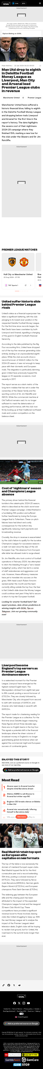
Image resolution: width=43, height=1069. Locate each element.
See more (21, 817)
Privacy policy (28, 1009)
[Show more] (31, 285)
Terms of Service (17, 1009)
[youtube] (28, 1003)
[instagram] (24, 1003)
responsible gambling (20, 1043)
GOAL (5, 1043)
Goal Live (31, 1011)
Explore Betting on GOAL (12, 33)
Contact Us (7, 1009)
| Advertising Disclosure (15, 28)
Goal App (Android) (9, 1011)
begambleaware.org (28, 1051)
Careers (37, 1009)
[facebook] (14, 1003)
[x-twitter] (19, 1003)
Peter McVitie (7, 66)
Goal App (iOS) (21, 1011)
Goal (12, 1032)
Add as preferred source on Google (23, 770)
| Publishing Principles (28, 28)
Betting (38, 1011)
